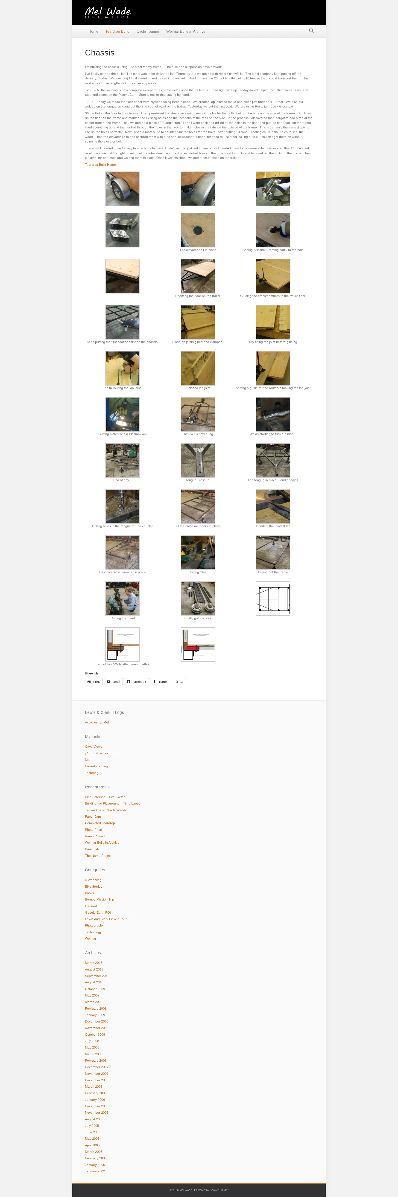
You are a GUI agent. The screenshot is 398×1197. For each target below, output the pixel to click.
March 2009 (93, 1002)
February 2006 (96, 1093)
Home (93, 31)
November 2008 (96, 1028)
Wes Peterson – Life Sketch (105, 797)
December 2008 (96, 1021)
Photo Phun (93, 829)
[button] (122, 188)
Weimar (90, 938)
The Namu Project (98, 855)
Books (89, 893)
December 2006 (96, 1080)
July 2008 (92, 1041)
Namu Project (95, 836)
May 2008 (92, 1047)
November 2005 (96, 1112)
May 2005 (92, 1138)
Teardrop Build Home (100, 164)
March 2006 (93, 1086)
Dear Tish (92, 849)
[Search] (310, 31)
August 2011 (94, 969)
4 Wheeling (93, 880)
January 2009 (95, 1015)
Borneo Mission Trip (99, 899)
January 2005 (95, 1165)
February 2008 (96, 1060)
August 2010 (94, 982)
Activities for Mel (97, 722)
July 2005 (92, 1125)
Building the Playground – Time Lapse (112, 803)
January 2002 (95, 1171)
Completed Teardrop (100, 823)
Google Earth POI (98, 912)
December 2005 (96, 1106)
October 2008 (95, 1034)
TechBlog (91, 773)
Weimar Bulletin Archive (185, 31)
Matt (88, 759)
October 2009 (95, 989)
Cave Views (93, 746)
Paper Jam (93, 816)
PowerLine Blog (96, 766)
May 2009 (92, 995)
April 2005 (92, 1145)
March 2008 (93, 1054)
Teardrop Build (117, 31)
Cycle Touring (148, 31)
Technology (93, 932)
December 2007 (96, 1067)
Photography (94, 925)
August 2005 (94, 1119)
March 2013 (93, 963)
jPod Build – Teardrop (100, 753)
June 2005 (92, 1132)
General (91, 906)
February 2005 (96, 1158)
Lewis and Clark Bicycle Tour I (107, 919)
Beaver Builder (219, 1190)
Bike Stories (93, 886)
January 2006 (95, 1099)
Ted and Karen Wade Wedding (107, 810)
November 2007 (96, 1073)
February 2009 (96, 1008)
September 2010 (97, 976)
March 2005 (93, 1151)
